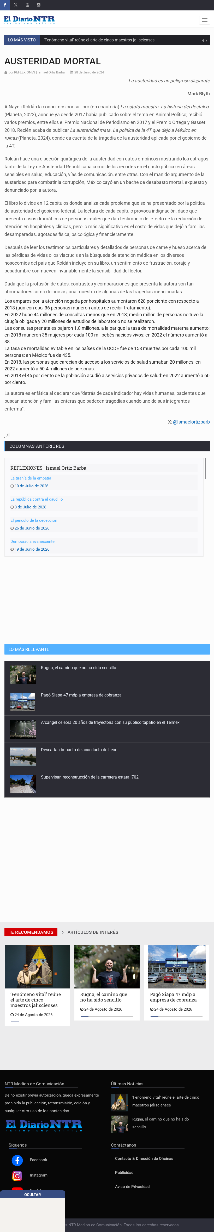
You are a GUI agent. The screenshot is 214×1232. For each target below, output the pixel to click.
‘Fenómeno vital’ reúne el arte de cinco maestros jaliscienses (99, 40)
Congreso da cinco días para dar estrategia (80, 777)
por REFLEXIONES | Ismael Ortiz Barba (37, 72)
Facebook (38, 1160)
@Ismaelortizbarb (191, 422)
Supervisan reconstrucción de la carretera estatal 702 (90, 749)
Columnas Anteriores (36, 446)
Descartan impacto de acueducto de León (79, 722)
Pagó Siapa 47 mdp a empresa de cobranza (81, 667)
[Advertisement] (107, 599)
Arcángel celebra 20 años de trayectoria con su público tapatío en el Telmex (110, 695)
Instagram (38, 1175)
